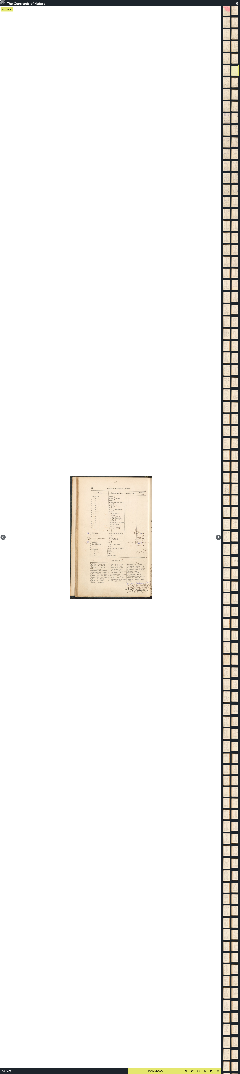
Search (7, 9)
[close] (237, 3)
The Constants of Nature (26, 3)
